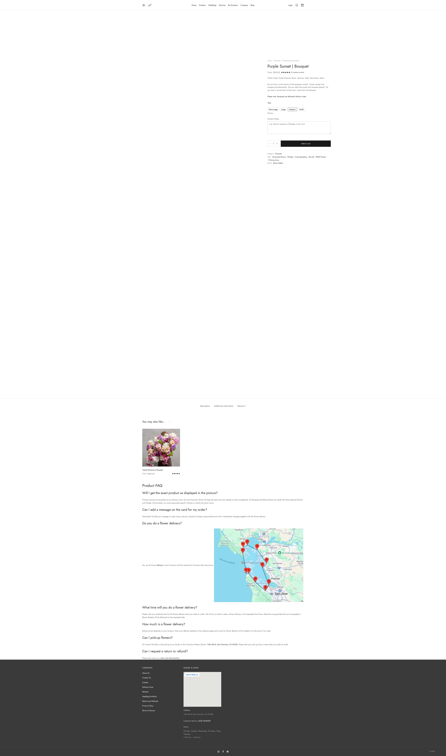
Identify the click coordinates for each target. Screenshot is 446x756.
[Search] (296, 5)
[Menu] (143, 5)
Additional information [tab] (223, 405)
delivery (160, 565)
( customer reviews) (297, 72)
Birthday (290, 157)
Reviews (145, 692)
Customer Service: (191, 721)
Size (269, 102)
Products (202, 5)
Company (244, 5)
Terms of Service (148, 710)
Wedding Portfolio (149, 696)
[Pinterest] (227, 751)
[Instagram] (218, 751)
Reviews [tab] (242, 405)
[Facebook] (223, 751)
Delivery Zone (147, 687)
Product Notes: (273, 119)
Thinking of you (273, 160)
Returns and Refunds (150, 701)
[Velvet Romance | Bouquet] (161, 447)
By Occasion (233, 5)
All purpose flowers (279, 157)
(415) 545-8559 (204, 721)
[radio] (273, 109)
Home (194, 5)
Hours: (186, 727)
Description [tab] (205, 405)
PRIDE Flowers (321, 157)
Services (222, 5)
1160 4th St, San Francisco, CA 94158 (222, 644)
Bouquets (277, 60)
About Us (145, 673)
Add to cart (305, 143)
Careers (145, 682)
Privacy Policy (147, 706)
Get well (311, 157)
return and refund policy (169, 658)
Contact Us (146, 677)
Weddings (212, 5)
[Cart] (302, 5)
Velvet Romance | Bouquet (152, 470)
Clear (271, 113)
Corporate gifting (301, 157)
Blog (252, 5)
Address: (187, 710)
